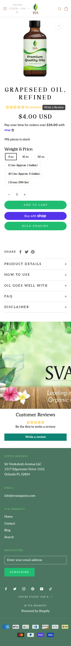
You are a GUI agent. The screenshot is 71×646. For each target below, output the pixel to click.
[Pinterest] (33, 252)
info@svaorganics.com (19, 496)
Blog (7, 530)
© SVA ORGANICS (35, 605)
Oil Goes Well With (26, 285)
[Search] (59, 8)
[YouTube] (41, 588)
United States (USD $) (17, 8)
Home (8, 517)
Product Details (23, 264)
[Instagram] (23, 588)
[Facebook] (20, 252)
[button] (15, 107)
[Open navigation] (5, 8)
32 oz (41, 157)
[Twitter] (26, 252)
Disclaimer (16, 307)
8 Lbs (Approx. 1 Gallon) (23, 165)
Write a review (35, 437)
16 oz (25, 157)
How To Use (17, 275)
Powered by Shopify (35, 611)
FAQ (8, 296)
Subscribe (19, 572)
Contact (9, 523)
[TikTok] (50, 588)
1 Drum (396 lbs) (18, 182)
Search (9, 537)
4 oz (11, 157)
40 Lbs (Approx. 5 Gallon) (24, 174)
